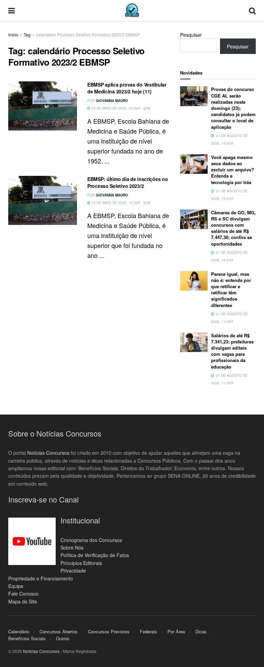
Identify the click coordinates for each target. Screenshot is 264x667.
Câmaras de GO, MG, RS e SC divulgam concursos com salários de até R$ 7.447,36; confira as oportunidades (233, 228)
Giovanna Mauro (112, 100)
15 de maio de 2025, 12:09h (115, 108)
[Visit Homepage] (132, 10)
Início (13, 34)
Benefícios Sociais (27, 638)
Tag (27, 34)
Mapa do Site (22, 601)
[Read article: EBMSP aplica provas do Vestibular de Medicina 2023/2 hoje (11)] (42, 106)
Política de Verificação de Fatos (94, 555)
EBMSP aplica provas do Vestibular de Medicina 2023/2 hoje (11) (126, 88)
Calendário (18, 631)
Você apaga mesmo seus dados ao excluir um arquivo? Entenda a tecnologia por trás (232, 169)
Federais (148, 631)
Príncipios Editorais (81, 562)
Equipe (15, 586)
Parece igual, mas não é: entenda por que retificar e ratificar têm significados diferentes (231, 289)
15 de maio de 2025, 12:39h (115, 202)
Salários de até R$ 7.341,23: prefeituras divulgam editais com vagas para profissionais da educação (232, 351)
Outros (62, 638)
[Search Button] (252, 10)
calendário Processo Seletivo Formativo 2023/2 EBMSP (88, 34)
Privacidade (73, 570)
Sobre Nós (72, 547)
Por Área (176, 631)
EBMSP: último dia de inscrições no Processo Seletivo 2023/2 (127, 182)
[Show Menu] (11, 10)
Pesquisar (191, 34)
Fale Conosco (23, 593)
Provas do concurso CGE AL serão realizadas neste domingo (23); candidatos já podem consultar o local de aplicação (233, 108)
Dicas (201, 631)
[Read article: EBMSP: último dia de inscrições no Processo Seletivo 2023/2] (42, 200)
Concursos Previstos (109, 631)
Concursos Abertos (59, 631)
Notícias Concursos (48, 452)
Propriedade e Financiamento (40, 578)
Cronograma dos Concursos (91, 539)
